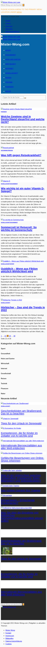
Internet (9, 68)
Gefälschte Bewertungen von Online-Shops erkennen (22, 459)
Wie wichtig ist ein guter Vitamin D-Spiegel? (22, 190)
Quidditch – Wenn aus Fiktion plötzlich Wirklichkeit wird (19, 270)
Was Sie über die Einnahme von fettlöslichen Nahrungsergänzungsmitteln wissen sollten (22, 516)
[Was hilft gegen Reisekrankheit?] (7, 148)
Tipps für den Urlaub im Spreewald (21, 423)
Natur (8, 91)
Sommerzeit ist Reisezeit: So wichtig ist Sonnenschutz (19, 228)
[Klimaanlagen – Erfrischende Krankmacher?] (6, 495)
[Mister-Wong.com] (10, 2)
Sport (8, 50)
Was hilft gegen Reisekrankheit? (21, 155)
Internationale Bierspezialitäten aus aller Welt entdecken (21, 447)
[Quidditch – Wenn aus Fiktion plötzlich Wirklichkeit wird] (22, 261)
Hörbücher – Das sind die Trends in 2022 (23, 309)
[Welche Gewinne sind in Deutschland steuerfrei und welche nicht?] (16, 109)
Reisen (8, 78)
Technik (8, 82)
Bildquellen (9, 29)
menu (19, 12)
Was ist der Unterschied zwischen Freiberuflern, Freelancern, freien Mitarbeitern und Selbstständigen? (21, 478)
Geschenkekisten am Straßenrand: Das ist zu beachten (21, 412)
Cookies (8, 23)
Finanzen (9, 87)
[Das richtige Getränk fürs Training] (10, 486)
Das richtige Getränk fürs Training (20, 490)
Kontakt (7, 21)
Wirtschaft (10, 64)
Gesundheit (10, 55)
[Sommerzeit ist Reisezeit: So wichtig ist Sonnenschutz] (12, 220)
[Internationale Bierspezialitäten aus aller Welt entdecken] (22, 441)
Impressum (8, 26)
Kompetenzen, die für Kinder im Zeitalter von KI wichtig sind (19, 434)
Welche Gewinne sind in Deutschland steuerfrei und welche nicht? (22, 119)
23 (10, 336)
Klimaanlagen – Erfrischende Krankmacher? (18, 501)
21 (5, 336)
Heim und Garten (12, 59)
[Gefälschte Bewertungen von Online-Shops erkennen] (21, 453)
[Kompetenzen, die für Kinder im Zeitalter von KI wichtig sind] (11, 428)
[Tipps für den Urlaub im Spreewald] (9, 418)
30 (14, 336)
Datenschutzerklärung (12, 31)
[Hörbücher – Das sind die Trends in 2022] (11, 300)
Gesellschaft (11, 73)
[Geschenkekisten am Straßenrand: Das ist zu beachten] (14, 403)
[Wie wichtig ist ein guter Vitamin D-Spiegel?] (5, 181)
